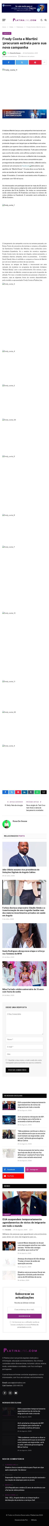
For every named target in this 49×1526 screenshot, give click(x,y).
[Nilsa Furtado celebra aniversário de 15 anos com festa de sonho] (24, 973)
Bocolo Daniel (10, 1495)
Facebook (25, 166)
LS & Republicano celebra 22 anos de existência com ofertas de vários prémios (25, 1489)
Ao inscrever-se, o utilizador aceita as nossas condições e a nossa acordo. (25, 1324)
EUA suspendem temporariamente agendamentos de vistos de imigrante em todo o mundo (31, 1104)
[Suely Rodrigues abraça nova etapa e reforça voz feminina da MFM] (24, 935)
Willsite (34, 1520)
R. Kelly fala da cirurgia (14, 805)
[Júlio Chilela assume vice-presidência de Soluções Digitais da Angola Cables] (24, 854)
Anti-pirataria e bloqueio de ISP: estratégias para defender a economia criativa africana (31, 1119)
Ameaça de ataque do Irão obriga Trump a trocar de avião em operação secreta (31, 1261)
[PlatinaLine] (24, 20)
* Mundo (6, 1214)
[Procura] (45, 20)
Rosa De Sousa (15, 53)
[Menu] (3, 20)
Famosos (6, 33)
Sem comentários (10, 56)
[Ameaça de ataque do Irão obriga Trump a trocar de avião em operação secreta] (9, 1261)
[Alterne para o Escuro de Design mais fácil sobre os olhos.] (41, 20)
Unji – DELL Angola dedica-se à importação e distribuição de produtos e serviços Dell (22, 1499)
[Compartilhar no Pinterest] (35, 62)
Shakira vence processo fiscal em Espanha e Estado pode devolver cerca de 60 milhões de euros (31, 1274)
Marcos (8, 1485)
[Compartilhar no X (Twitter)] (22, 62)
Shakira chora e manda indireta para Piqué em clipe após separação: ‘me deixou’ (24, 1469)
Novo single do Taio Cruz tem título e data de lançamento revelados (35, 807)
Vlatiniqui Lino (10, 1464)
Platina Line (34, 1515)
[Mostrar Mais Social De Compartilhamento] (44, 62)
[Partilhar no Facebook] (8, 62)
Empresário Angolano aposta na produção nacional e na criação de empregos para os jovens (25, 1479)
